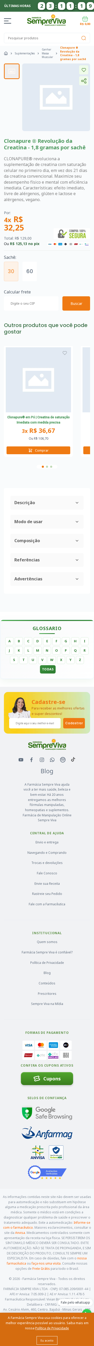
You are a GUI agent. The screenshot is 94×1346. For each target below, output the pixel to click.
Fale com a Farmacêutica (47, 904)
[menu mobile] (8, 20)
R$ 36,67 (38, 431)
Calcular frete (17, 292)
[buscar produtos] (83, 38)
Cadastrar (74, 723)
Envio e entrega (47, 842)
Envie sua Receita (47, 883)
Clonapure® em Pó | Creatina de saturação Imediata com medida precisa (38, 419)
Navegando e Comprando (47, 852)
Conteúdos (47, 983)
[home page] (6, 53)
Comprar (42, 450)
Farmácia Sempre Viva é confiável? (47, 952)
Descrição (24, 502)
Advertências (28, 579)
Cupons (52, 1078)
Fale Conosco (47, 873)
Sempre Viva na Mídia (47, 1004)
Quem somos (47, 942)
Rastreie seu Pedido (47, 894)
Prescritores (47, 993)
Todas (48, 669)
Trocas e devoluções (47, 863)
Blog (47, 973)
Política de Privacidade (47, 962)
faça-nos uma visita (46, 1263)
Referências (27, 560)
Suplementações (25, 53)
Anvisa (20, 1232)
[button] (43, 467)
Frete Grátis (41, 1268)
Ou (38, 438)
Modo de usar (28, 521)
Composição (27, 540)
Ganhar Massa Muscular (47, 53)
